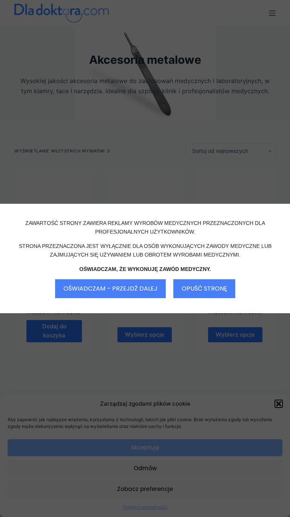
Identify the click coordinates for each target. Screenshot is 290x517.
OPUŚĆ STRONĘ (204, 288)
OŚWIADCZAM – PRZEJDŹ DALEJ (110, 288)
